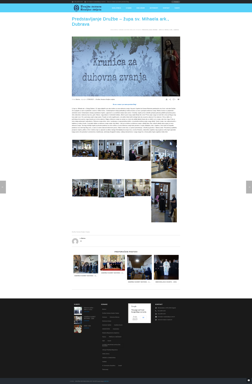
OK (143, 317)
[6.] (85, 187)
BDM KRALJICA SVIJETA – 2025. (166, 282)
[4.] (138, 150)
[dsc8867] (138, 187)
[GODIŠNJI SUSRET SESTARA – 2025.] (112, 263)
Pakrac (104, 337)
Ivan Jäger (140, 8)
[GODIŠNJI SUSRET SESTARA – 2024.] (139, 267)
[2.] (85, 148)
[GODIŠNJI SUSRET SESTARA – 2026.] (85, 264)
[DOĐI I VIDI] (78, 329)
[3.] (111, 150)
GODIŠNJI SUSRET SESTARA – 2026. (86, 275)
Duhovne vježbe (106, 325)
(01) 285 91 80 (78, 1)
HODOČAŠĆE (106, 329)
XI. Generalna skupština (108, 365)
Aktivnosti (154, 8)
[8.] (111, 188)
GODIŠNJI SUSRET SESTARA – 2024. (140, 282)
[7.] (164, 200)
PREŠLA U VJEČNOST (115, 337)
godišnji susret (118, 325)
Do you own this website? (135, 318)
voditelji (104, 361)
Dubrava (104, 317)
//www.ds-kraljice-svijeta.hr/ (165, 319)
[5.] (164, 159)
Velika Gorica (105, 353)
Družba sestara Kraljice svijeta (81, 232)
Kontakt (166, 8)
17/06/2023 (90, 99)
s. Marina (77, 99)
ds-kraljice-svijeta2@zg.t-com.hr (96, 1)
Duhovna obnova (114, 317)
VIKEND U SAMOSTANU (109, 357)
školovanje (105, 369)
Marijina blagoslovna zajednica (110, 333)
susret (109, 340)
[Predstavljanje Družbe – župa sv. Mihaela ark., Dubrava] (126, 66)
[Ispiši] (166, 99)
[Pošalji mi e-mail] (81, 241)
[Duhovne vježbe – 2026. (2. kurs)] (78, 311)
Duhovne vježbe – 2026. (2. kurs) (89, 308)
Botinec (104, 309)
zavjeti (120, 365)
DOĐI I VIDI (87, 326)
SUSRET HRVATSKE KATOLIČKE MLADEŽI (111, 345)
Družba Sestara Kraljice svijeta (130, 29)
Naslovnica (116, 8)
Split (103, 340)
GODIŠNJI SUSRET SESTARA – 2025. (113, 273)
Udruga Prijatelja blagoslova (110, 350)
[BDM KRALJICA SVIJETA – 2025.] (166, 267)
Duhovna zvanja (106, 321)
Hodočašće (116, 329)
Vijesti (177, 8)
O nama (129, 8)
